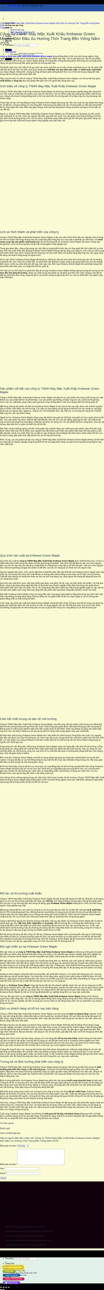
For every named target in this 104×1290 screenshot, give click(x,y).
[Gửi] (6, 1261)
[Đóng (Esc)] (9, 1287)
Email (3, 1173)
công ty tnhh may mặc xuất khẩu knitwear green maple (26, 56)
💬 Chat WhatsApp (13, 1267)
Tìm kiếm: (9, 45)
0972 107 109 (14, 6)
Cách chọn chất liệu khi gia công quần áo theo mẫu (28, 1240)
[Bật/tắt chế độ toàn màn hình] (4, 1287)
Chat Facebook (11, 1275)
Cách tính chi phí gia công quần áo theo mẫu (25, 1227)
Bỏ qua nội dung (7, 1)
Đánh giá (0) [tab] (10, 52)
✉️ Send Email (11, 1283)
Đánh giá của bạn (8, 1146)
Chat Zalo (9, 1271)
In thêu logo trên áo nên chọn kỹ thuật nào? (24, 1236)
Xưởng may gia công (14, 1266)
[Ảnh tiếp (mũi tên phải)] (4, 1289)
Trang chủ (4, 28)
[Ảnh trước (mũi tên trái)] (1, 1289)
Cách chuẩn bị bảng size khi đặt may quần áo (25, 1245)
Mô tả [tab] (7, 50)
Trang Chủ (9, 1263)
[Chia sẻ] (6, 1287)
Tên (2, 1169)
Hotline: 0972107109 (13, 1279)
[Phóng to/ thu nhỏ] (1, 1287)
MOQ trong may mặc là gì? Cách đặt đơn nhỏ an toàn (29, 1231)
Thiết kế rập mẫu (17, 30)
